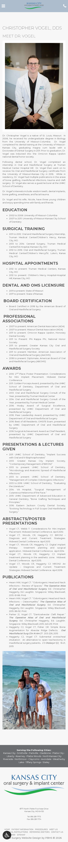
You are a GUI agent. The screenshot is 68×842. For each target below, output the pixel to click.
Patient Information (22, 829)
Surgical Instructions (16, 832)
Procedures (41, 829)
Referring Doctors (40, 832)
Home (7, 829)
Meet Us (53, 829)
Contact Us (57, 832)
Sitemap (21, 835)
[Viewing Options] (6, 835)
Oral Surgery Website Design (23, 837)
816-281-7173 (36, 816)
